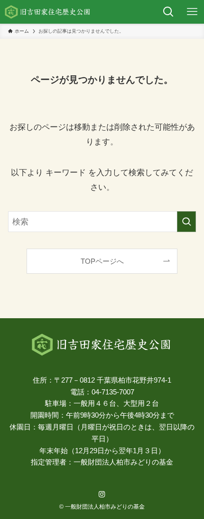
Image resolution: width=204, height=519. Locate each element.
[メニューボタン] (192, 12)
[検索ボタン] (168, 12)
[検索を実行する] (186, 221)
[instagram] (102, 494)
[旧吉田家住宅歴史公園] (48, 12)
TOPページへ (102, 261)
